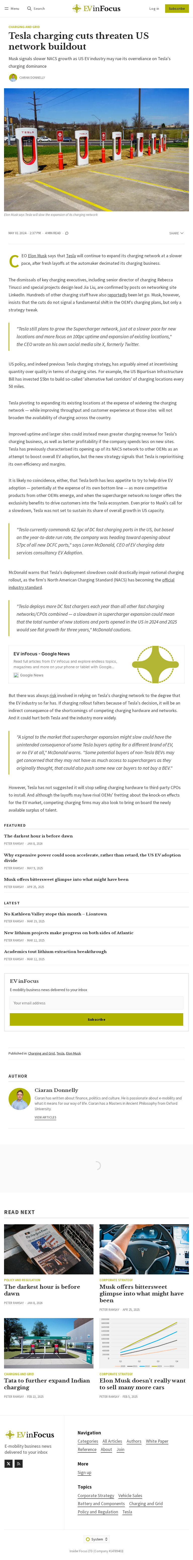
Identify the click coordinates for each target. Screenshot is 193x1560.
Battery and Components (101, 1503)
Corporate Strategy (116, 1280)
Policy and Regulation (22, 1280)
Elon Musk (37, 255)
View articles (45, 1117)
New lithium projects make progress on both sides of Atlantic (68, 932)
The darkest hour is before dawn (38, 836)
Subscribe (177, 8)
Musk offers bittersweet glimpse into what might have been (66, 879)
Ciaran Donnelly (32, 77)
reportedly (117, 295)
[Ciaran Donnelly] (13, 77)
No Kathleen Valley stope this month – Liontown (55, 914)
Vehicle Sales (130, 1495)
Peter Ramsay (14, 843)
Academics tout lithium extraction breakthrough (55, 951)
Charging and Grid (24, 27)
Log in (154, 8)
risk (53, 695)
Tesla (71, 255)
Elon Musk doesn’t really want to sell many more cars (143, 1384)
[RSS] (19, 1464)
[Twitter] (9, 1464)
